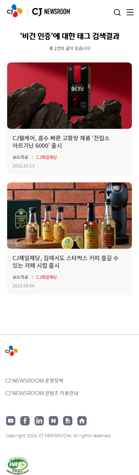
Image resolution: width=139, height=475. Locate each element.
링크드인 (39, 420)
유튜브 (10, 420)
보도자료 (20, 157)
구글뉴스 (67, 420)
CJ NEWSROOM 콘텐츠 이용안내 (41, 392)
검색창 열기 (117, 13)
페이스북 (25, 420)
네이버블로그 (53, 420)
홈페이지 (82, 420)
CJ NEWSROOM (14, 10)
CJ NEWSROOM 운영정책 (34, 380)
